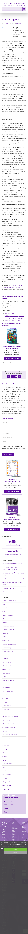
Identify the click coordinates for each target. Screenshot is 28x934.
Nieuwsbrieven (7, 720)
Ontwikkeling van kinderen (10, 724)
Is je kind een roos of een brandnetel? (13, 579)
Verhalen (5, 778)
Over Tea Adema (9, 314)
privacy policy (7, 844)
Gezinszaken (6, 684)
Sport (4, 767)
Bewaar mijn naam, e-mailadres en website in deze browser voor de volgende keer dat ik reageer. (13, 448)
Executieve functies (8, 651)
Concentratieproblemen (9, 626)
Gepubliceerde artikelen (9, 680)
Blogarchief (14, 837)
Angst (4, 611)
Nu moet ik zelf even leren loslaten (12, 563)
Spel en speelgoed (8, 764)
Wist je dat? (6, 789)
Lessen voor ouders (8, 713)
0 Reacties (18, 23)
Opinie (5, 731)
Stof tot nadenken (8, 771)
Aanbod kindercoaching (9, 601)
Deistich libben (7, 640)
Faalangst (5, 655)
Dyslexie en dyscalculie (9, 644)
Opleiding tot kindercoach (10, 735)
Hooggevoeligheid (8, 691)
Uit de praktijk (7, 774)
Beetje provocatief (8, 615)
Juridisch (5, 702)
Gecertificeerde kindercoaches (11, 666)
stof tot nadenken (17, 285)
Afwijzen (15, 852)
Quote (4, 760)
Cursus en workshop (8, 630)
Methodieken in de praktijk (10, 716)
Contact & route (14, 840)
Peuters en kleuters (8, 753)
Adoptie (5, 608)
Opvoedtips (6, 745)
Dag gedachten (7, 633)
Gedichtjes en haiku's (9, 669)
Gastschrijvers (7, 662)
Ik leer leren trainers (8, 695)
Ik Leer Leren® (13, 833)
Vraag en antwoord (8, 782)
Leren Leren (8, 805)
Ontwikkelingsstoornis (9, 727)
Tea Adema (6, 23)
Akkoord (15, 849)
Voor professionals (15, 827)
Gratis (6, 808)
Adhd (4, 604)
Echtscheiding (7, 648)
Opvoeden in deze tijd (9, 742)
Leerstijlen (6, 709)
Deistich (5, 637)
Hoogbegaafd (6, 687)
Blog (13, 836)
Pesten (5, 749)
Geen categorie (7, 673)
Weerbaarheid (7, 785)
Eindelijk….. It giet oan (9, 588)
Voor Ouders (8, 801)
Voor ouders (13, 830)
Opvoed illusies (7, 738)
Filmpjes (5, 658)
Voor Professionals (11, 797)
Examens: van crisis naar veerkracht (12, 592)
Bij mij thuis (6, 619)
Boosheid (5, 622)
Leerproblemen (7, 706)
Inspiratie (5, 698)
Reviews (7, 812)
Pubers (5, 756)
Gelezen (5, 677)
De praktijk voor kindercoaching (11, 287)
